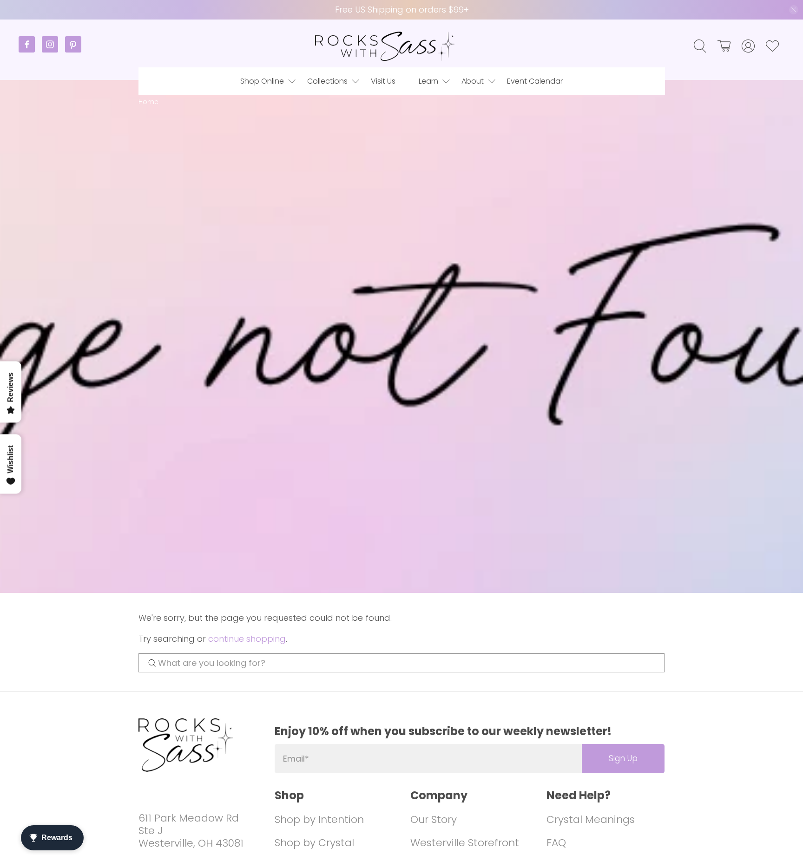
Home (148, 102)
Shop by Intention (319, 819)
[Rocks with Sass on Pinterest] (73, 50)
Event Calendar (535, 81)
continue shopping (247, 639)
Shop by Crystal (314, 842)
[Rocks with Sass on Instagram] (53, 50)
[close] (793, 9)
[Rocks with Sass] (384, 46)
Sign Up (623, 758)
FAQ (556, 842)
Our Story (433, 819)
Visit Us (383, 81)
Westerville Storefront (464, 842)
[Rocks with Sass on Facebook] (30, 50)
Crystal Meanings (590, 819)
